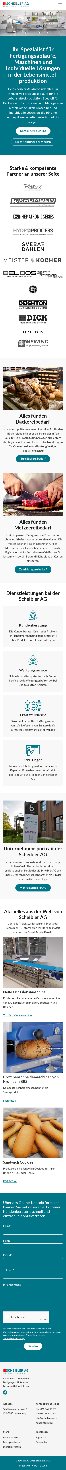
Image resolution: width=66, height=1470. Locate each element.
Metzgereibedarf (12, 1442)
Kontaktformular (44, 1422)
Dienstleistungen (12, 1446)
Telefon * (8, 1270)
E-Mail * (7, 1255)
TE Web (42, 1465)
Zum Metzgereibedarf (33, 569)
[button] (60, 5)
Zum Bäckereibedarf (33, 458)
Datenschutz (42, 1442)
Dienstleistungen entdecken (33, 142)
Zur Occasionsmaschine (17, 1015)
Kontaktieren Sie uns (33, 131)
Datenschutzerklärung (14, 1338)
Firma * (7, 1225)
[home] (16, 4)
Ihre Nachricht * (12, 1284)
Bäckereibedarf (11, 1437)
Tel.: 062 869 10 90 (45, 1413)
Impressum (41, 1437)
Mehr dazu (9, 1100)
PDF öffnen (10, 1181)
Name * (7, 1240)
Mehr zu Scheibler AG (33, 887)
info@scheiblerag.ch (46, 1418)
